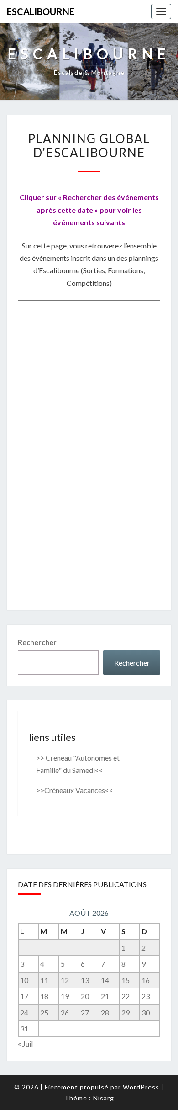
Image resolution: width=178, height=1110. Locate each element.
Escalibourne (40, 11)
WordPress (141, 1087)
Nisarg (103, 1098)
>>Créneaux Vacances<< (74, 790)
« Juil (25, 1043)
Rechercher (37, 642)
